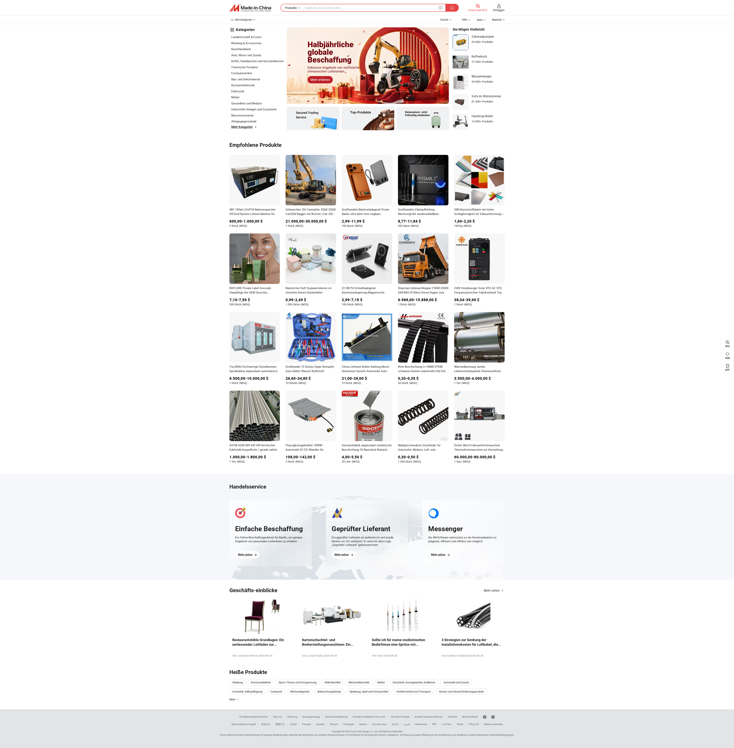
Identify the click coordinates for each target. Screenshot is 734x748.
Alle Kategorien (243, 19)
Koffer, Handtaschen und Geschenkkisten (257, 61)
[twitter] (492, 716)
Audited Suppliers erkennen (429, 716)
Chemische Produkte (244, 67)
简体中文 (265, 724)
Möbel (235, 97)
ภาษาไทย (446, 724)
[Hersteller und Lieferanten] (250, 8)
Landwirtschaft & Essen (246, 37)
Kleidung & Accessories (246, 43)
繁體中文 (280, 724)
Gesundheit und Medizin (246, 103)
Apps (480, 19)
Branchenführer (470, 716)
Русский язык (379, 724)
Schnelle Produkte (400, 716)
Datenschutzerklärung (336, 716)
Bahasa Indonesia (493, 724)
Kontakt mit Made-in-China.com (369, 716)
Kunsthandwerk (241, 49)
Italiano (363, 724)
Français (306, 724)
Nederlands (421, 724)
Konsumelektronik (243, 85)
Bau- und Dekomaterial (245, 79)
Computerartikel (241, 73)
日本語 (293, 724)
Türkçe (459, 724)
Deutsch (334, 724)
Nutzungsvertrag (311, 716)
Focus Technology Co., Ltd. (364, 731)
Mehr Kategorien (242, 127)
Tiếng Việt (473, 724)
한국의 (395, 724)
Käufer (444, 19)
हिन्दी (434, 724)
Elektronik (237, 91)
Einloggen (499, 10)
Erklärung (292, 716)
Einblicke (452, 716)
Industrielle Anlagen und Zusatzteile (254, 109)
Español (320, 724)
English (252, 724)
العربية (407, 724)
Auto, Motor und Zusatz (246, 55)
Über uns (277, 716)
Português (348, 724)
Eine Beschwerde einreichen (254, 716)
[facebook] (484, 716)
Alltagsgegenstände (244, 121)
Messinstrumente (242, 115)
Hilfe (464, 19)
